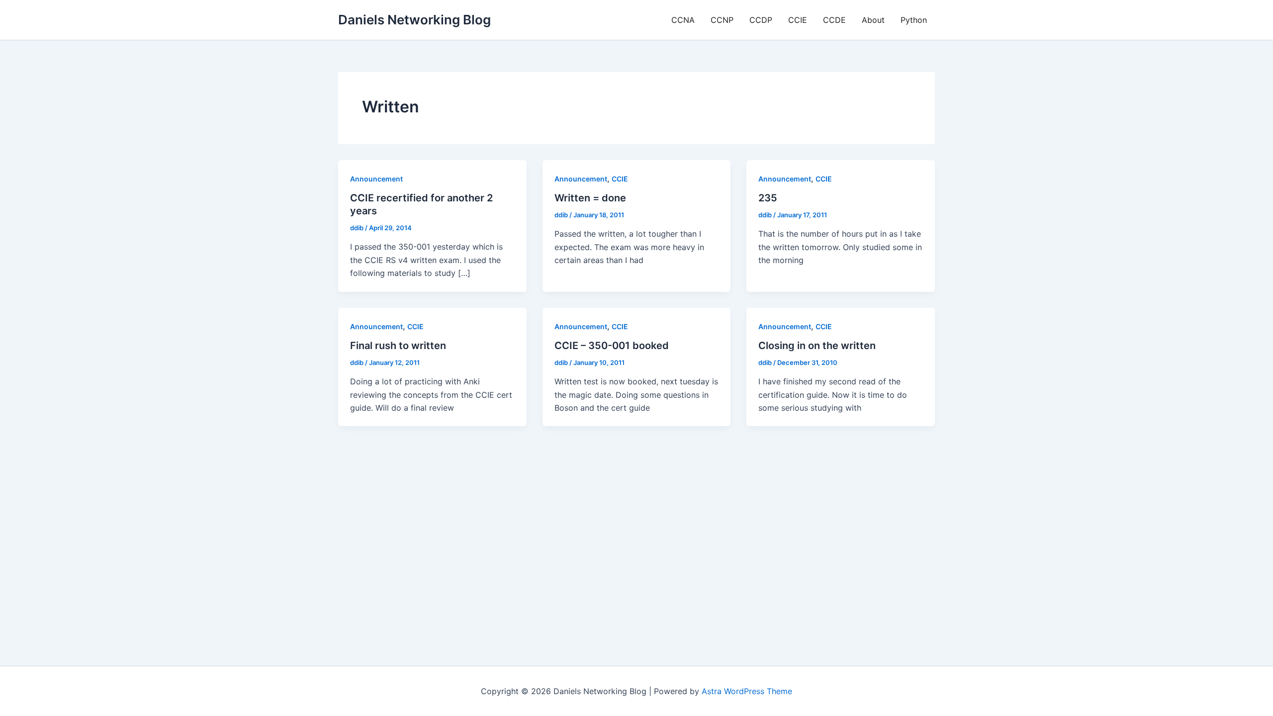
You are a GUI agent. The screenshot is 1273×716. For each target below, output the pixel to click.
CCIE (797, 20)
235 (767, 198)
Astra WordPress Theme (747, 691)
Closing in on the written (817, 346)
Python (914, 20)
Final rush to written (398, 346)
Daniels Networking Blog (414, 19)
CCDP (760, 20)
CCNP (722, 20)
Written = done (590, 198)
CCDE (834, 20)
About (873, 20)
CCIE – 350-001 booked (611, 346)
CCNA (683, 20)
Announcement (376, 179)
